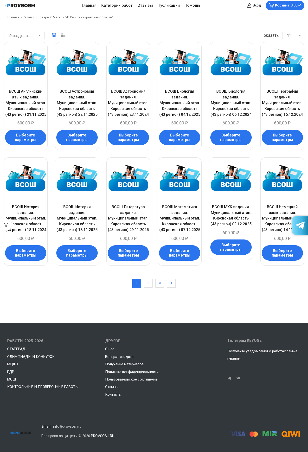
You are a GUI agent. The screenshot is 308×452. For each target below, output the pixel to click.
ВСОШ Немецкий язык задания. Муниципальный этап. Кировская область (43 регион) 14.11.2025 (282, 218)
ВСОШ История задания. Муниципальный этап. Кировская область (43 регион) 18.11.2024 (25, 218)
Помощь (192, 5)
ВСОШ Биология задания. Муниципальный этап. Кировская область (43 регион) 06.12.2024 (231, 103)
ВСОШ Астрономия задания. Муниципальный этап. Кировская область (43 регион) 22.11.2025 (77, 103)
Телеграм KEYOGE (244, 340)
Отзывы (145, 5)
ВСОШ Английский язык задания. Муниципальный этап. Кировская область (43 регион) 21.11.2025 (25, 103)
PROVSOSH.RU (102, 436)
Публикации (169, 5)
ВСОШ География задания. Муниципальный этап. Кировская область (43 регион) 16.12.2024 (282, 103)
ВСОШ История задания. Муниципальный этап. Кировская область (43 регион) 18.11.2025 (77, 218)
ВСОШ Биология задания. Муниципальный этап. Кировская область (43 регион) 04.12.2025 (179, 103)
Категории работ (117, 5)
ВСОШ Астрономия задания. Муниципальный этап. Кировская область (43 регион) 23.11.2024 (128, 103)
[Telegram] (229, 378)
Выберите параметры (25, 137)
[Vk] (238, 378)
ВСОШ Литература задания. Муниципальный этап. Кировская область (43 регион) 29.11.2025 (128, 218)
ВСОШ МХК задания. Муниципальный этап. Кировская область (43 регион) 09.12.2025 (231, 215)
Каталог (29, 17)
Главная (89, 5)
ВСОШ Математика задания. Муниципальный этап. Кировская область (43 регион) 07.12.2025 (179, 218)
